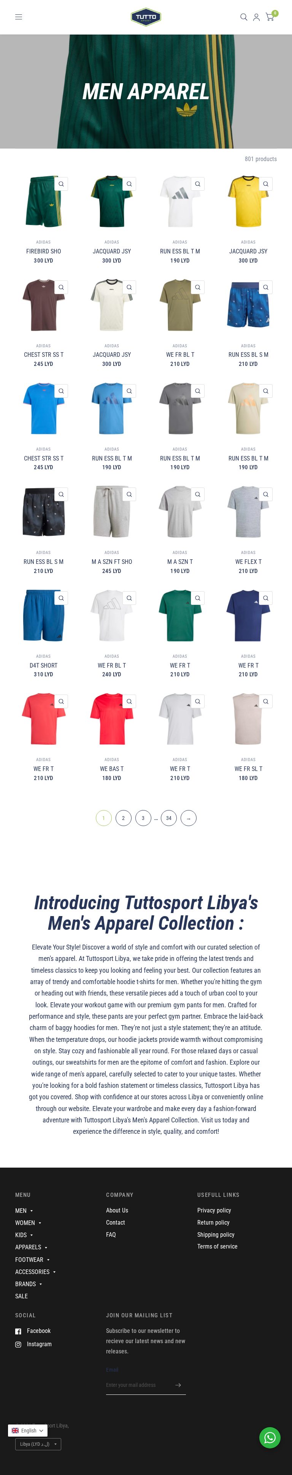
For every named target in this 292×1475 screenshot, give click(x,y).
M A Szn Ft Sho (112, 561)
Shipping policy (216, 1234)
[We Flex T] (248, 512)
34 (168, 818)
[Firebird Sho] (44, 201)
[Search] (244, 17)
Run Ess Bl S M (248, 354)
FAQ (111, 1234)
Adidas (43, 242)
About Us (117, 1210)
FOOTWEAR (29, 1259)
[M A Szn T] (180, 512)
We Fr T (180, 665)
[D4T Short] (44, 615)
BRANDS (25, 1284)
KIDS (21, 1235)
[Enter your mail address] (178, 1385)
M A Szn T (180, 561)
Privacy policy (214, 1210)
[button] (28, 1430)
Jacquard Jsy (112, 251)
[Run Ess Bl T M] (180, 201)
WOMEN (25, 1223)
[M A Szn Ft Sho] (112, 512)
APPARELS (28, 1247)
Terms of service (217, 1246)
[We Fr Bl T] (180, 305)
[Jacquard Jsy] (112, 201)
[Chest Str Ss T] (44, 305)
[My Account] (256, 17)
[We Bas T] (112, 719)
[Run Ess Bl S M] (248, 305)
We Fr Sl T (248, 768)
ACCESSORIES (32, 1272)
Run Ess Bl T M (180, 251)
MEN (21, 1210)
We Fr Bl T (180, 354)
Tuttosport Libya (108, 958)
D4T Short (43, 665)
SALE (21, 1296)
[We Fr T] (180, 615)
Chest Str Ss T (43, 354)
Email (112, 1370)
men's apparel (56, 958)
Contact (115, 1222)
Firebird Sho (43, 251)
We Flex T (248, 561)
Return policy (213, 1222)
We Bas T (112, 768)
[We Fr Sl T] (248, 719)
